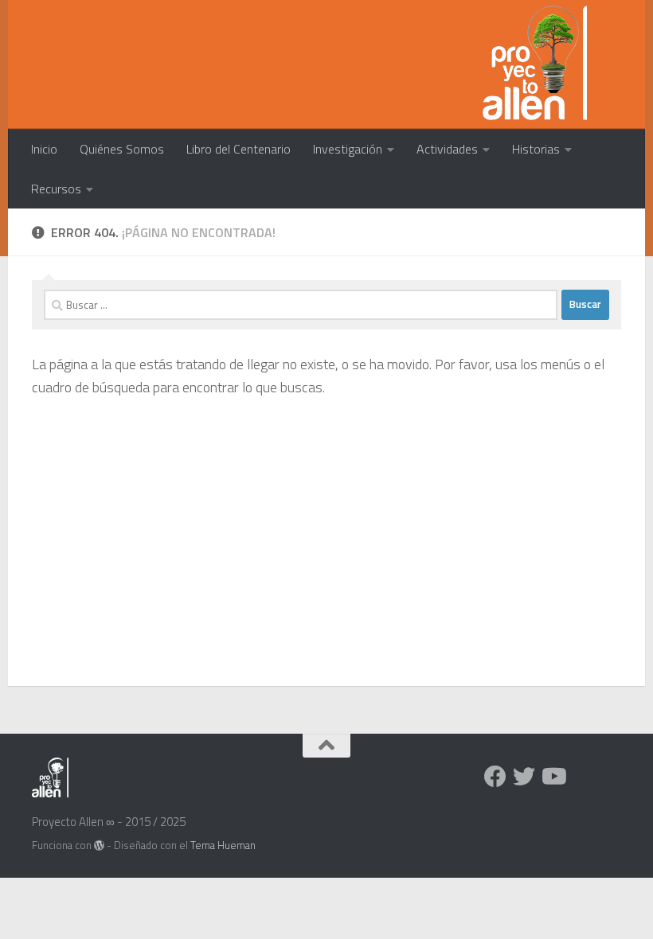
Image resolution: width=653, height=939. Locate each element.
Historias (536, 148)
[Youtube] (553, 777)
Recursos (56, 188)
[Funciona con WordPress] (99, 845)
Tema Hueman (223, 845)
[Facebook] (495, 777)
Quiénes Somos (122, 148)
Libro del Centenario (238, 148)
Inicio (44, 148)
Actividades (447, 148)
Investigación (347, 148)
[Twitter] (524, 777)
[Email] (581, 777)
